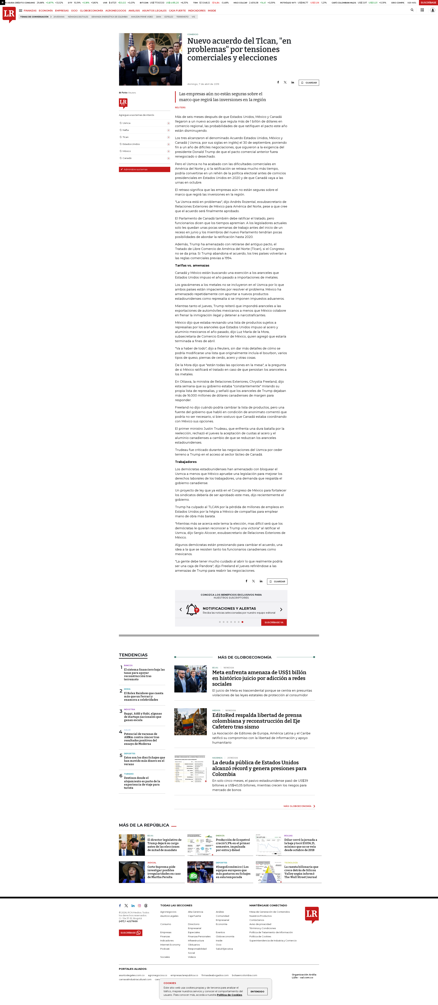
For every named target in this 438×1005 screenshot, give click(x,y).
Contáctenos (256, 920)
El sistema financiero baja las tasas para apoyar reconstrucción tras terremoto (144, 674)
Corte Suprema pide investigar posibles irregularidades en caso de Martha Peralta (164, 872)
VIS (193, 17)
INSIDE (212, 10)
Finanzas (165, 936)
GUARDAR (311, 82)
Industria (129, 709)
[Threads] (147, 906)
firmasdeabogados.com (215, 975)
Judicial (151, 862)
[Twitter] (285, 82)
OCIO (74, 10)
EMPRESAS (62, 10)
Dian (158, 17)
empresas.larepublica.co (184, 975)
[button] (179, 610)
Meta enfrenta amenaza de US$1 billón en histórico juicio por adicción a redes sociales (259, 678)
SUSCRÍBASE (428, 2)
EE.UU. (150, 835)
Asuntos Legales (169, 916)
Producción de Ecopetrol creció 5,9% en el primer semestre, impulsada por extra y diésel (233, 845)
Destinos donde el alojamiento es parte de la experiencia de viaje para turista (142, 782)
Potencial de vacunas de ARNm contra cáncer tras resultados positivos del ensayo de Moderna (141, 738)
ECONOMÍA (46, 10)
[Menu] (21, 10)
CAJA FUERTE (177, 10)
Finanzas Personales (199, 936)
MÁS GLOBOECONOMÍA (297, 806)
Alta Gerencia (195, 911)
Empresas (165, 932)
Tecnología (291, 862)
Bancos (128, 665)
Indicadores (166, 940)
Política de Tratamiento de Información (271, 932)
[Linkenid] (134, 906)
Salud (127, 730)
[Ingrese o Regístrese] (432, 10)
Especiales (194, 932)
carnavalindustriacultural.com (135, 979)
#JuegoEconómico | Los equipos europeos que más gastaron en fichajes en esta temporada (233, 872)
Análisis (220, 911)
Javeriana (59, 17)
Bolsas (288, 835)
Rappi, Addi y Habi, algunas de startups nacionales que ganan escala (143, 717)
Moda (127, 689)
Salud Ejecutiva (224, 948)
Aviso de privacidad (260, 924)
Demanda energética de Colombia (110, 17)
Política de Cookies (229, 994)
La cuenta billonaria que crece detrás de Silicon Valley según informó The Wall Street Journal (301, 872)
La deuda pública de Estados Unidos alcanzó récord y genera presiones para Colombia (259, 768)
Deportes (129, 753)
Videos (192, 957)
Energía (220, 835)
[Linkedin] (293, 82)
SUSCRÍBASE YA (274, 622)
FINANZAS (30, 10)
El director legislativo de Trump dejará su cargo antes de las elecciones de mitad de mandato (164, 845)
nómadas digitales (78, 17)
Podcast (165, 948)
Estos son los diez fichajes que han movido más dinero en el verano (144, 761)
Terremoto (182, 17)
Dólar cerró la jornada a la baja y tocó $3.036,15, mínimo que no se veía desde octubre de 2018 (300, 845)
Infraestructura (196, 940)
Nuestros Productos (260, 916)
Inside (219, 940)
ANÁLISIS (134, 10)
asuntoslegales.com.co (132, 975)
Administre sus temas (135, 169)
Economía (221, 924)
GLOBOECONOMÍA (91, 10)
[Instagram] (141, 906)
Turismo (129, 774)
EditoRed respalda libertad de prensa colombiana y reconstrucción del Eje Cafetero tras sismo (257, 721)
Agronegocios (168, 911)
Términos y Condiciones (262, 928)
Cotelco (168, 17)
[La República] (9, 15)
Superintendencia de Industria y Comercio (273, 940)
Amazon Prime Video (142, 17)
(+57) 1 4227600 (128, 921)
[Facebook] (278, 82)
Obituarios (194, 944)
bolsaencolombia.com (244, 975)
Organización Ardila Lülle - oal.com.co (304, 976)
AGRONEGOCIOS (115, 10)
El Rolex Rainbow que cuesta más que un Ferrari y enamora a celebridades (143, 696)
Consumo (165, 924)
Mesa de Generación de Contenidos (269, 911)
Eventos (220, 932)
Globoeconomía (225, 936)
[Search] (412, 10)
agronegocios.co (157, 975)
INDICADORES (196, 10)
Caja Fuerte (194, 916)
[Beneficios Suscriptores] (422, 10)
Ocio (218, 944)
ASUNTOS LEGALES (154, 10)
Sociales (165, 957)
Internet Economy (170, 944)
